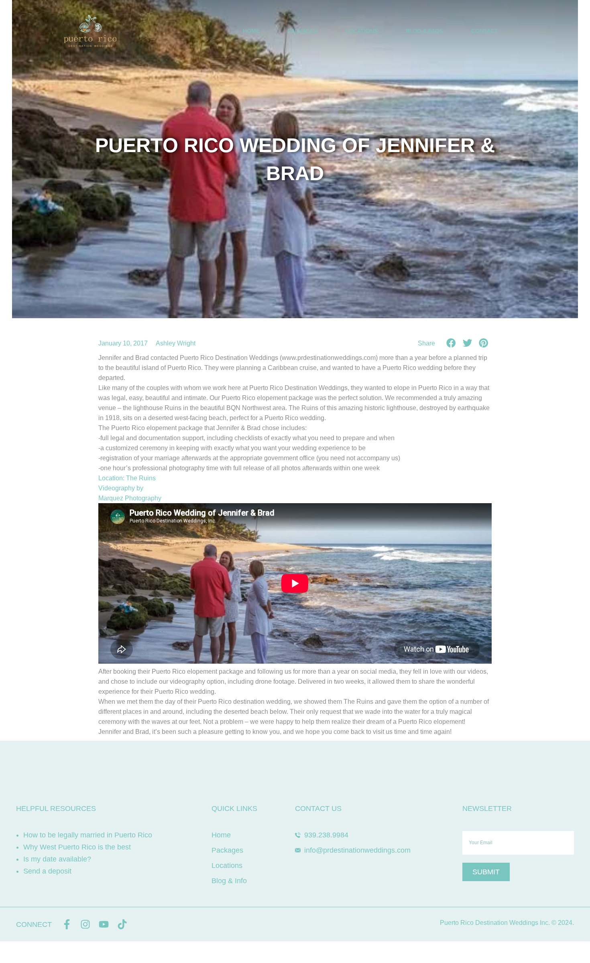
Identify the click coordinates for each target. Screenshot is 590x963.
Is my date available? (57, 859)
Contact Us (318, 809)
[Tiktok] (122, 924)
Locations (362, 31)
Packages (302, 31)
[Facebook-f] (67, 924)
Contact (484, 31)
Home (251, 31)
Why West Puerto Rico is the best (77, 847)
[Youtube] (104, 924)
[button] (451, 342)
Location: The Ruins (127, 478)
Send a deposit (47, 871)
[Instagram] (85, 924)
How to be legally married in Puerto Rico (87, 835)
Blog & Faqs (424, 31)
